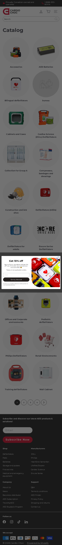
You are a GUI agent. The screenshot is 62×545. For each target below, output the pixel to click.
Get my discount (16, 279)
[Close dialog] (58, 258)
